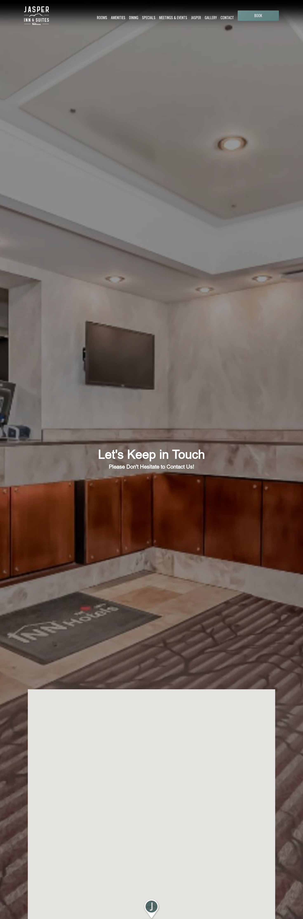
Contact (227, 17)
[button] (151, 908)
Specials (148, 17)
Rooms (102, 17)
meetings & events (173, 17)
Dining (133, 17)
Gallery (211, 17)
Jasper (196, 17)
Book (258, 15)
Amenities (118, 17)
